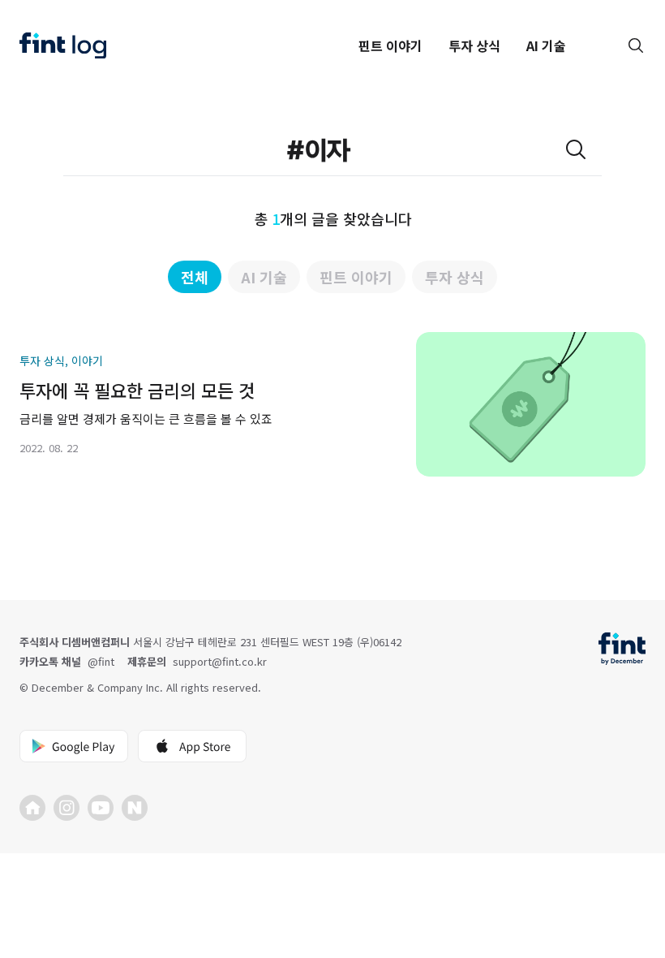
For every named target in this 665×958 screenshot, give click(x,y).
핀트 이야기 (390, 45)
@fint (101, 661)
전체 (194, 276)
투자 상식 (474, 45)
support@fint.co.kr (220, 661)
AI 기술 (546, 45)
